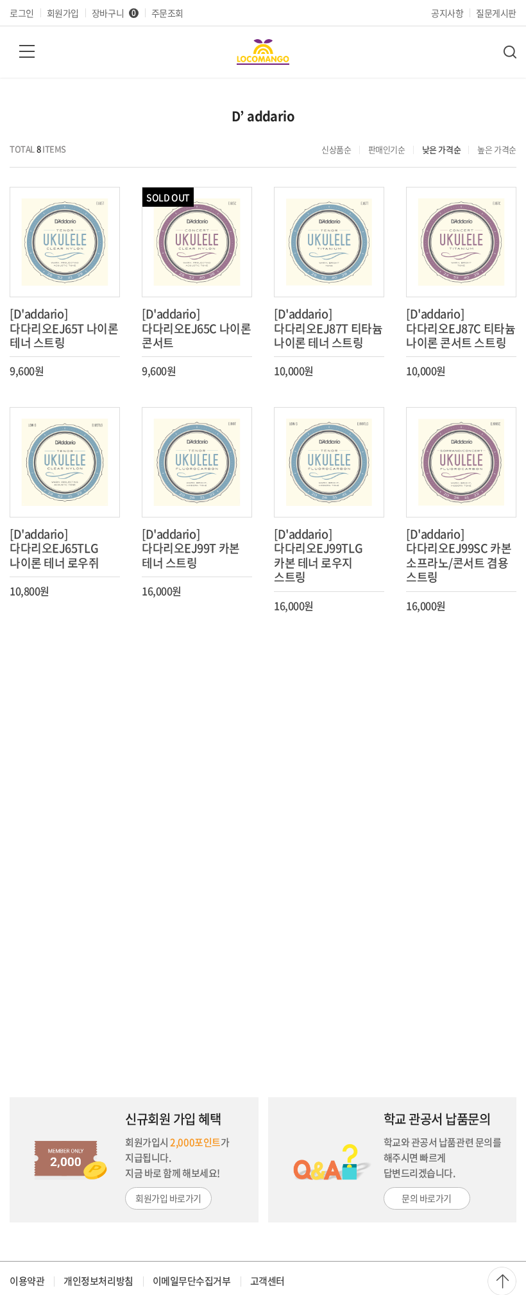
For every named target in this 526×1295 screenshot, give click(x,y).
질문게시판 (496, 12)
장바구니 (114, 12)
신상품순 (336, 149)
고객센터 (267, 1281)
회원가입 (63, 12)
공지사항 (447, 12)
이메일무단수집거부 (192, 1281)
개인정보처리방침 (98, 1281)
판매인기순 (386, 149)
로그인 (22, 12)
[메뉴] (27, 50)
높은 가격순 (496, 149)
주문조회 (167, 12)
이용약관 (27, 1281)
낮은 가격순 (441, 149)
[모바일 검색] (510, 52)
